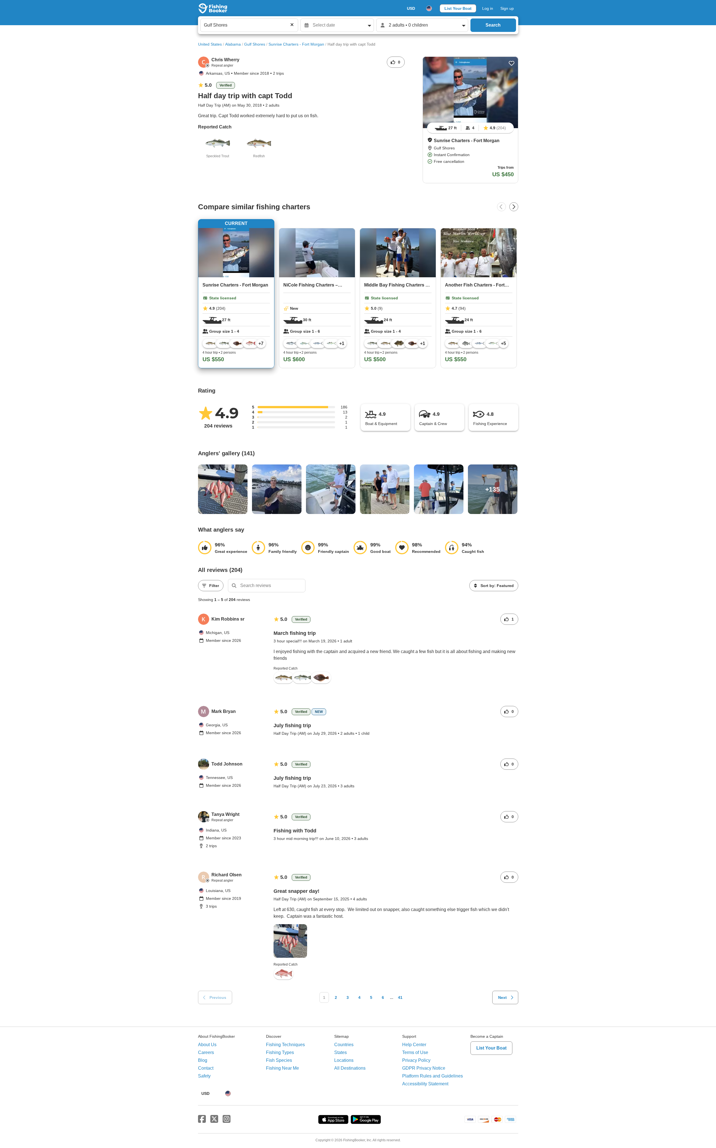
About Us (207, 1044)
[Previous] (501, 206)
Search (493, 25)
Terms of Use (415, 1052)
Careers (206, 1052)
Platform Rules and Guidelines (432, 1076)
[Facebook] (202, 1119)
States (340, 1052)
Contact (205, 1068)
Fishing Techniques (285, 1044)
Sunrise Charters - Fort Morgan (296, 44)
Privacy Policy (416, 1060)
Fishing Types (280, 1052)
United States (210, 44)
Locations (344, 1060)
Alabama (233, 44)
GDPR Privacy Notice (423, 1068)
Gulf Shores (254, 44)
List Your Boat (458, 8)
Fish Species (279, 1060)
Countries (344, 1044)
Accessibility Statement (425, 1083)
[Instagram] (226, 1119)
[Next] (513, 206)
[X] (214, 1119)
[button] (430, 140)
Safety (204, 1076)
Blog (202, 1060)
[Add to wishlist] (511, 63)
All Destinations (350, 1068)
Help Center (414, 1044)
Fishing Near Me (282, 1068)
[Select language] (429, 8)
